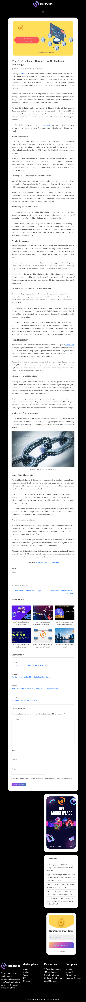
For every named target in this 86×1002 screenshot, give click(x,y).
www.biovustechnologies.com (47, 562)
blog (15, 585)
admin (29, 68)
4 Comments (38, 68)
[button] (43, 12)
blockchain (23, 74)
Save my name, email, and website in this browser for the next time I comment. (43, 779)
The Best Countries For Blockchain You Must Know (31, 677)
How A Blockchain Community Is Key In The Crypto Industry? (35, 689)
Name (14, 750)
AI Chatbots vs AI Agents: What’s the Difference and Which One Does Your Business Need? (59, 901)
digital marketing (23, 585)
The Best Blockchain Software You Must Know (29, 665)
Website (14, 769)
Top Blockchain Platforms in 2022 (24, 700)
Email (14, 760)
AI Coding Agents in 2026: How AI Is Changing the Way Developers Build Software (59, 868)
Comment (16, 719)
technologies (47, 125)
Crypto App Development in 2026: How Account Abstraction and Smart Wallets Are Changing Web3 (60, 877)
